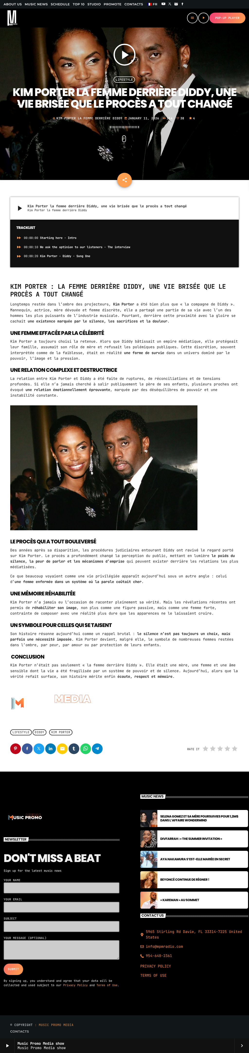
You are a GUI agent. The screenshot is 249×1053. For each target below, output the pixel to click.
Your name (12, 880)
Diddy (39, 732)
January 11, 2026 (142, 118)
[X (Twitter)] (170, 4)
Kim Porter (60, 732)
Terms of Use (107, 985)
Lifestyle (124, 80)
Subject (10, 919)
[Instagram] (176, 4)
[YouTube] (163, 4)
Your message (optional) (25, 938)
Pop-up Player (227, 18)
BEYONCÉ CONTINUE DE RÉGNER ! (184, 879)
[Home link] (12, 17)
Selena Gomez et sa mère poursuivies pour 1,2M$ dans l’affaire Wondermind (199, 818)
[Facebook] (183, 4)
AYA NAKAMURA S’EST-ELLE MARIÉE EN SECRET (195, 859)
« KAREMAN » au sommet (179, 900)
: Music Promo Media (54, 1025)
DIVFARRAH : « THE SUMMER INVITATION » (191, 838)
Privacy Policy (75, 985)
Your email (13, 899)
